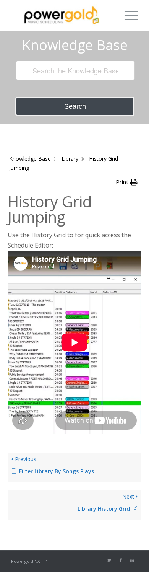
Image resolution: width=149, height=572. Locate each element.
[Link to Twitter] (109, 560)
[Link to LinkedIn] (132, 560)
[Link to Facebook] (120, 560)
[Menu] (127, 15)
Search (75, 106)
